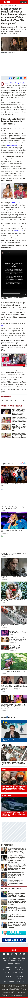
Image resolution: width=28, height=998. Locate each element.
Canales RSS (8, 976)
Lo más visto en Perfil (11, 888)
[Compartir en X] (14, 78)
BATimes (17, 963)
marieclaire (14, 745)
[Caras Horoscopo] (14, 941)
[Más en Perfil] (10, 717)
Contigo (21, 967)
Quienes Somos (18, 976)
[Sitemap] (24, 954)
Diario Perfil (6, 958)
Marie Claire (21, 958)
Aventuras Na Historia (9, 970)
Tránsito (21, 981)
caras (14, 770)
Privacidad (16, 979)
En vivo (24, 2)
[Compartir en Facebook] (10, 78)
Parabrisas (21, 960)
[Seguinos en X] (12, 954)
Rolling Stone (21, 970)
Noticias (14, 958)
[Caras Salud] (14, 934)
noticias (14, 722)
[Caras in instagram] (4, 954)
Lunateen (10, 963)
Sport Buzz (8, 972)
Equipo (22, 979)
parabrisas (14, 796)
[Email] (25, 78)
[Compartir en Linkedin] (21, 78)
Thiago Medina (14, 400)
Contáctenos (7, 979)
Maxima (21, 972)
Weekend (13, 960)
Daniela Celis (12, 145)
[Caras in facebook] (8, 954)
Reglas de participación (11, 981)
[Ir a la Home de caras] (7, 3)
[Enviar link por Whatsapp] (17, 78)
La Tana (23, 400)
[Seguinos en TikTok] (16, 954)
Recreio (15, 972)
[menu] (2, 2)
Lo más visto (7, 844)
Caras (15, 967)
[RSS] (20, 954)
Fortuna (6, 960)
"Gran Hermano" (7, 326)
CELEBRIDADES (4, 5)
